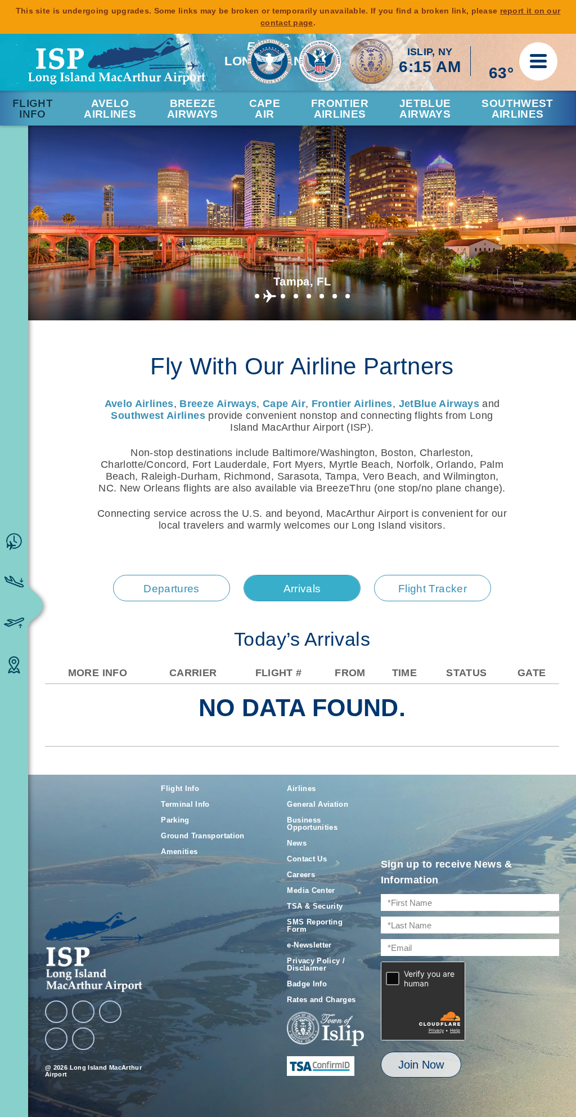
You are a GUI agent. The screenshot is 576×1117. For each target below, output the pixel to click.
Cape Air (284, 403)
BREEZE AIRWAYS (192, 108)
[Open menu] (538, 61)
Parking (175, 820)
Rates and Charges (321, 999)
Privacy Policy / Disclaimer (316, 964)
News (296, 843)
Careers (301, 874)
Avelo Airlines (110, 108)
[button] (256, 296)
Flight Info (32, 108)
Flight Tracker (432, 589)
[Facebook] (56, 1011)
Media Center (311, 890)
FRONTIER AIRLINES (339, 108)
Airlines (301, 788)
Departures (171, 589)
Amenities (179, 851)
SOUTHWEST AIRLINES (517, 108)
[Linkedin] (56, 1038)
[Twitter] (110, 1011)
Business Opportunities (312, 823)
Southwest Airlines (158, 415)
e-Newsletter (309, 945)
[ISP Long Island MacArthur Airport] (116, 61)
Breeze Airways (217, 403)
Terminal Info (185, 804)
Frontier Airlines (352, 403)
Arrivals (302, 589)
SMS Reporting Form (315, 925)
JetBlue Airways (439, 403)
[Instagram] (83, 1011)
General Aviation (317, 804)
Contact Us (307, 859)
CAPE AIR (264, 108)
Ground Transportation (203, 835)
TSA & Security (315, 906)
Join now (421, 1064)
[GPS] (83, 1038)
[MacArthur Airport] (94, 952)
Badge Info (307, 984)
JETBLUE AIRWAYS (425, 108)
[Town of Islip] (325, 1030)
